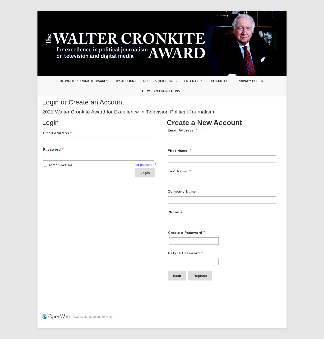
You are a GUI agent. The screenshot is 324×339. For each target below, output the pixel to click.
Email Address (56, 133)
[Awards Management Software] (57, 318)
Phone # (175, 212)
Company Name (182, 191)
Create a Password (185, 233)
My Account (126, 81)
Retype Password (184, 253)
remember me (61, 165)
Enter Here (194, 81)
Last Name (177, 171)
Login (145, 173)
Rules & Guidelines (160, 81)
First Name (177, 151)
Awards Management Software (93, 316)
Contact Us (221, 81)
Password (52, 149)
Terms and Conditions (161, 91)
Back (177, 276)
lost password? (145, 165)
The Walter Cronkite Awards (83, 81)
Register (200, 276)
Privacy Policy (251, 81)
